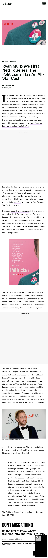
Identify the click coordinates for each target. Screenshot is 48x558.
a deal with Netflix (14, 302)
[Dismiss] (44, 536)
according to (20, 211)
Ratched (17, 202)
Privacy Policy (6, 544)
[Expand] (37, 536)
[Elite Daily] (7, 3)
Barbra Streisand (9, 378)
